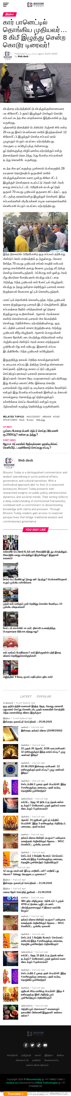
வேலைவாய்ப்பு (51, 1060)
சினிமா (60, 1055)
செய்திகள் (12, 1055)
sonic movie (55, 1092)
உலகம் (38, 1055)
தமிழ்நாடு (26, 1055)
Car (57, 417)
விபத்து (41, 420)
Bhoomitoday (34, 1079)
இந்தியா (49, 1055)
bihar (47, 417)
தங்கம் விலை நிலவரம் (37, 1065)
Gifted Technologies (46, 1082)
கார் (23, 420)
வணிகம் (36, 1060)
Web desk (23, 56)
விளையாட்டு (22, 1060)
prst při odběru (39, 1094)
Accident (34, 417)
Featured (11, 420)
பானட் (31, 420)
